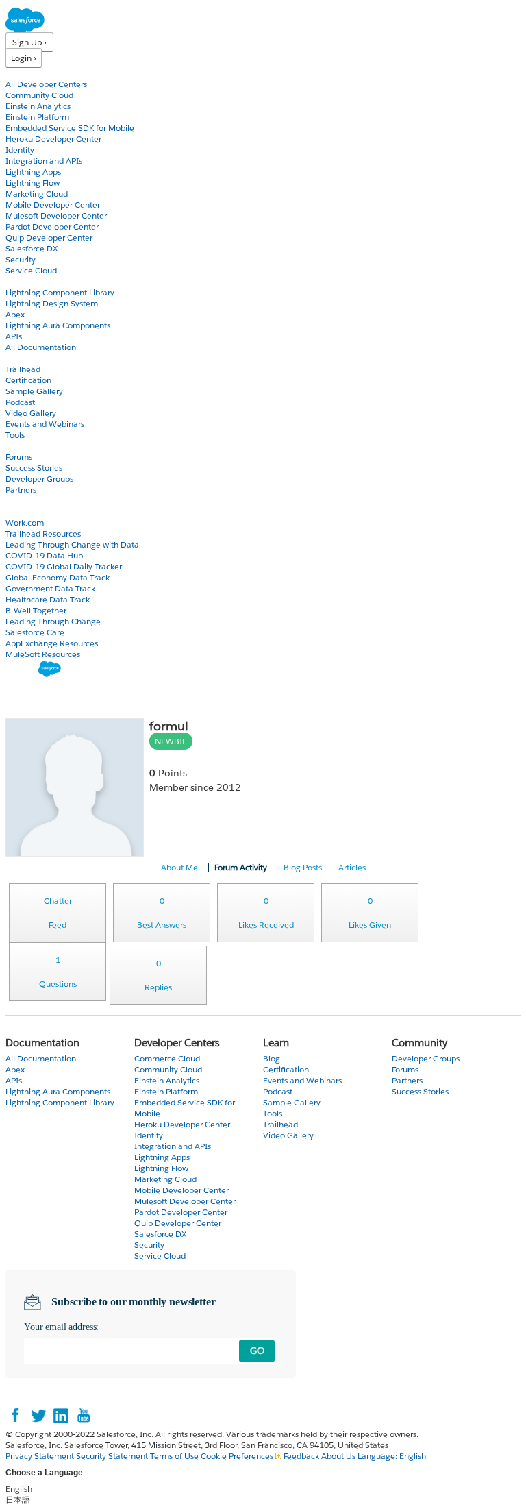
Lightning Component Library (59, 292)
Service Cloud (31, 270)
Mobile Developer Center (52, 204)
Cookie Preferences (238, 1456)
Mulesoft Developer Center (56, 215)
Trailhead (22, 369)
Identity (19, 150)
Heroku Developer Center (53, 139)
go (257, 1350)
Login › (23, 58)
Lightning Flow (32, 182)
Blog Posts (303, 867)
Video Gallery (30, 413)
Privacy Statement (40, 1456)
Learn (16, 358)
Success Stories (33, 468)
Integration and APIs (43, 161)
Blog (14, 500)
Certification (28, 380)
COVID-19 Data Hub (44, 555)
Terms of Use (174, 1456)
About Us (338, 1456)
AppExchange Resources (51, 643)
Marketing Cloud (36, 193)
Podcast (20, 402)
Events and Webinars (44, 424)
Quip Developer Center (48, 237)
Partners (20, 489)
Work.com (24, 522)
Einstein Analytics (38, 106)
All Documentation (40, 347)
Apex (15, 314)
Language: (392, 1456)
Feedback (301, 1456)
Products (23, 73)
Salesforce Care (34, 632)
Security (20, 259)
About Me (179, 867)
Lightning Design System (51, 303)
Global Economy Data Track (57, 577)
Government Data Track (50, 588)
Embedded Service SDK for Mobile (69, 128)
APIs (13, 336)
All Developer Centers (46, 84)
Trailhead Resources (43, 533)
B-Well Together (35, 610)
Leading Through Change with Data (72, 544)
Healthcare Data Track (47, 599)
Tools (15, 435)
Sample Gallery (34, 391)
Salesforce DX (31, 248)
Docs (15, 281)
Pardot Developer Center (52, 226)
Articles (352, 867)
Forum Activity (240, 867)
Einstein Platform (37, 117)
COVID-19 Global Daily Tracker (63, 566)
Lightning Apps (33, 171)
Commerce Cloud (167, 1058)
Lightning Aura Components (57, 325)
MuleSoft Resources (42, 654)
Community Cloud (39, 95)
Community (29, 446)
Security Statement (113, 1456)
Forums (18, 457)
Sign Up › (29, 42)
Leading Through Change (53, 621)
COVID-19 (25, 511)
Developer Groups (39, 478)
